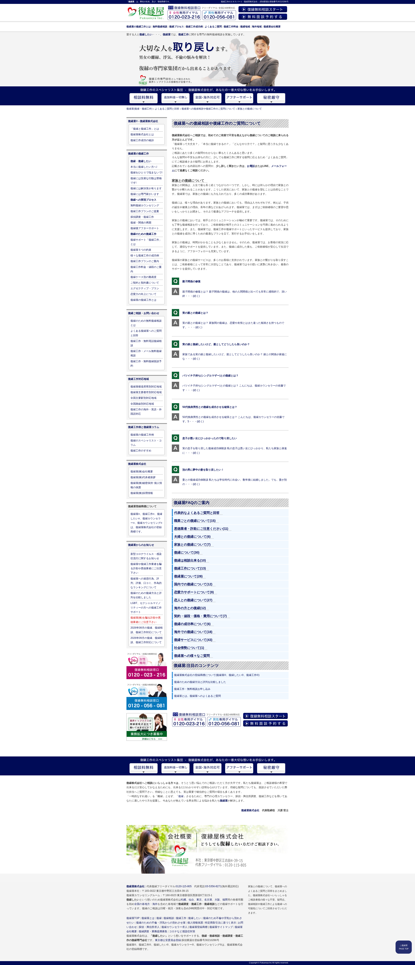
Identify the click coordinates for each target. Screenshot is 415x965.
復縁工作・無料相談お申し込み (192, 689)
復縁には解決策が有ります (146, 188)
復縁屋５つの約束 (140, 249)
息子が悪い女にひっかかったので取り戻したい (209, 438)
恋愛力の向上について (143, 294)
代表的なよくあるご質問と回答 (196, 513)
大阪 (217, 899)
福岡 (225, 899)
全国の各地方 (142, 904)
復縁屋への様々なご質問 (192, 655)
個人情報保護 (195, 922)
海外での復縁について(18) (193, 632)
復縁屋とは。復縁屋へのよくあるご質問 (197, 696)
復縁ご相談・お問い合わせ (143, 313)
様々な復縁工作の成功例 (144, 255)
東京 (199, 899)
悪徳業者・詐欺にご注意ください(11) (201, 528)
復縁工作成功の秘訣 (142, 140)
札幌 (183, 899)
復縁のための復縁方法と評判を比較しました (200, 682)
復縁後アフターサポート (144, 228)
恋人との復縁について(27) (193, 600)
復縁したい (194, 918)
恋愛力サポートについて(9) (194, 592)
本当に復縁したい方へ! (143, 166)
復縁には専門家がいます (144, 194)
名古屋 (208, 899)
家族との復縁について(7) (192, 544)
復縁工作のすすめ (140, 450)
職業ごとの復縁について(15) (195, 520)
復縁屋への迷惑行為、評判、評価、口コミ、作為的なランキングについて (146, 583)
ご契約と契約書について (144, 282)
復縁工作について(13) (190, 568)
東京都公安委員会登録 (168, 940)
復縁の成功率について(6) (192, 624)
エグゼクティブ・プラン (144, 288)
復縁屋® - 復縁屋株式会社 (143, 121)
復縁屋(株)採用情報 (141, 493)
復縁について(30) (186, 552)
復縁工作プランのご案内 (144, 261)
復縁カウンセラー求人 (174, 927)
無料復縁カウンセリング (144, 205)
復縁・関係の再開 (140, 222)
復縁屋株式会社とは (142, 134)
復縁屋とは (148, 918)
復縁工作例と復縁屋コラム (143, 427)
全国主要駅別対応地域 (143, 398)
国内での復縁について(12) (193, 584)
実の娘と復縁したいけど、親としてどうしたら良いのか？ (216, 344)
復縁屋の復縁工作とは (143, 299)
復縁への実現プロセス (143, 199)
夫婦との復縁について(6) (192, 536)
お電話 (251, 166)
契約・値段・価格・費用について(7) (200, 616)
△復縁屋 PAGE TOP (404, 947)
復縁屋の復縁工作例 (142, 434)
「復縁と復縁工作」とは (144, 128)
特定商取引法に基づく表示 (220, 922)
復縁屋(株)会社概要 (141, 471)
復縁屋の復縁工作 (138, 153)
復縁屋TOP (133, 918)
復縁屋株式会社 (251, 1)
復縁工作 (225, 1)
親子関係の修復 (191, 281)
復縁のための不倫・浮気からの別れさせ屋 (160, 922)
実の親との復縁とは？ (195, 312)
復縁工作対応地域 (138, 379)
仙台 (191, 899)
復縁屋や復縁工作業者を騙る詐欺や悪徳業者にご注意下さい (146, 568)
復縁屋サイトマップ (221, 927)
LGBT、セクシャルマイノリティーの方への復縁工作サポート (146, 607)
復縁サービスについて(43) (193, 640)
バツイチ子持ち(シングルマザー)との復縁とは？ (210, 375)
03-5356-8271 (213, 886)
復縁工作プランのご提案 (144, 211)
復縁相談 (169, 918)
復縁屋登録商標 (198, 927)
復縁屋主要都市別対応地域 (146, 392)
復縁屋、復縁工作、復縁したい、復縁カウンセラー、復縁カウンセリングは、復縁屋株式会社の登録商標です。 (146, 523)
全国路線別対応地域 (142, 403)
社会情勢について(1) (189, 647)
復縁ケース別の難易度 (143, 277)
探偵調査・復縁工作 (142, 217)
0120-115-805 (184, 886)
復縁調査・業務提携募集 (153, 931)
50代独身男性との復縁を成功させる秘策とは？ (209, 407)
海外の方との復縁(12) (190, 608)
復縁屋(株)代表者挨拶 (142, 477)
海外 (155, 904)
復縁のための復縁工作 (143, 234)
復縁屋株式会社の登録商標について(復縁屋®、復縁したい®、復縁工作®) (216, 675)
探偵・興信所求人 (149, 927)
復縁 (181, 796)
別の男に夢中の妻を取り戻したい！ (203, 469)
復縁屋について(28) (188, 576)
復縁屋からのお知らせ (141, 545)
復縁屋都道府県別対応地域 (146, 386)
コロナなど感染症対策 (182, 931)
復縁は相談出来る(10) (190, 560)
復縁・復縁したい (140, 161)
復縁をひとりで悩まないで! (146, 172)
